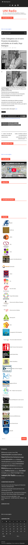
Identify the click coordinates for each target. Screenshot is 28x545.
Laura (2, 488)
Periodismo (3, 470)
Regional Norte (13, 383)
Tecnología (17, 473)
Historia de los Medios (14, 310)
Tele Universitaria (13, 423)
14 (3, 529)
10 (13, 526)
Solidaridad (8, 472)
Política (7, 471)
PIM (10, 325)
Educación (9, 459)
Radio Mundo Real (13, 354)
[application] (14, 116)
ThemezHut (22, 543)
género (11, 463)
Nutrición (17, 468)
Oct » (18, 536)
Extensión (18, 124)
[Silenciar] (21, 116)
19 (21, 529)
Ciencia (13, 452)
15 (6, 529)
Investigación (5, 465)
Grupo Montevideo (13, 296)
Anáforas (11, 230)
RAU (10, 376)
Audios (10, 123)
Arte (2, 452)
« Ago (3, 536)
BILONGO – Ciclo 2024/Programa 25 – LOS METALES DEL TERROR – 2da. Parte (13, 498)
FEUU (10, 274)
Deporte (4, 457)
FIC (10, 281)
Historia (14, 463)
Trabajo (22, 473)
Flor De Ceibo (12, 288)
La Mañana (16, 123)
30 (10, 533)
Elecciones (14, 459)
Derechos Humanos (13, 457)
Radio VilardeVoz (13, 361)
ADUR (10, 223)
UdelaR (11, 430)
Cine (16, 452)
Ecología (21, 457)
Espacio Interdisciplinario (15, 259)
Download (17, 118)
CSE (10, 244)
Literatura (12, 465)
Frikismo (5, 463)
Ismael (14, 47)
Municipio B (12, 317)
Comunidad (14, 454)
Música (4, 468)
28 (3, 533)
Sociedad (22, 471)
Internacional (20, 463)
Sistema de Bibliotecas (14, 416)
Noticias (13, 468)
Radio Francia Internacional (15, 347)
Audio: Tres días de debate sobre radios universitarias (6, 135)
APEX (10, 237)
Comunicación (6, 454)
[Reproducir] (3, 116)
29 (6, 533)
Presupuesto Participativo (15, 332)
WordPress (9, 543)
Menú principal (7, 33)
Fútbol (9, 463)
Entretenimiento (13, 461)
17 (13, 529)
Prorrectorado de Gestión (15, 339)
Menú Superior (7, 1)
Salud (12, 471)
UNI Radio (10, 11)
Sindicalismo (16, 470)
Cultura (19, 454)
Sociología (3, 473)
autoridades (11, 124)
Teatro (12, 473)
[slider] (24, 116)
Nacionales (9, 468)
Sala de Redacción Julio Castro (16, 399)
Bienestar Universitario (8, 452)
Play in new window (10, 118)
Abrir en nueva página (6, 29)
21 (3, 531)
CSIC (10, 251)
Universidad (18, 475)
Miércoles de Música (18, 465)
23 (10, 531)
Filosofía (2, 463)
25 (17, 531)
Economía (3, 459)
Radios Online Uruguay (16, 368)
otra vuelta (21, 468)
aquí (16, 108)
